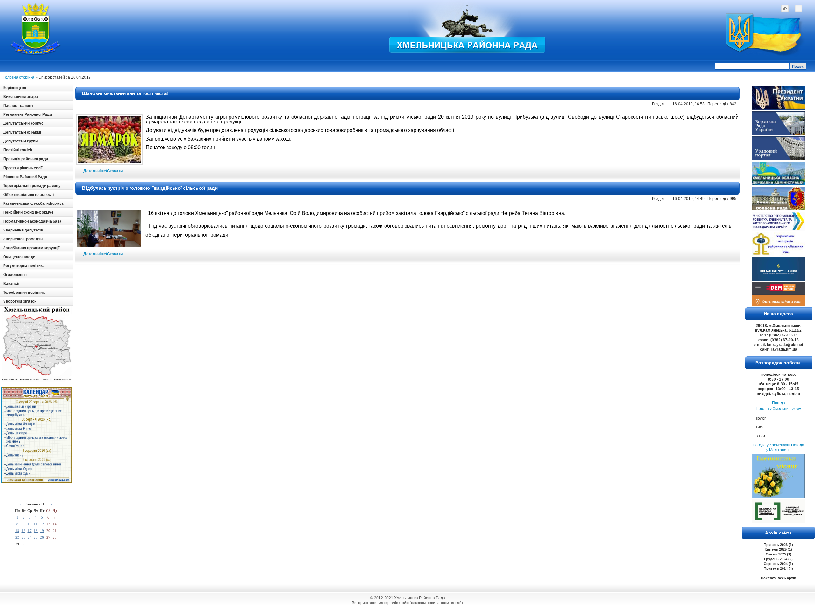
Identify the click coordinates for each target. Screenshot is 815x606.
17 (30, 531)
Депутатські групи (20, 141)
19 (42, 531)
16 (23, 531)
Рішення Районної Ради (25, 177)
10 (30, 524)
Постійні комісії (17, 150)
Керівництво (14, 88)
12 (42, 524)
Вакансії (11, 283)
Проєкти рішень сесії (22, 168)
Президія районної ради (25, 159)
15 (17, 531)
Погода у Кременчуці (771, 445)
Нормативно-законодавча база (32, 221)
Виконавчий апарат (21, 96)
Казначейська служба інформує (33, 203)
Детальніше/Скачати (103, 171)
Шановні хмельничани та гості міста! (125, 93)
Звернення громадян (23, 239)
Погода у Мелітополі (785, 447)
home (784, 8)
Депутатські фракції (22, 132)
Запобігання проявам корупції (31, 248)
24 (30, 537)
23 (23, 537)
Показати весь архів (778, 578)
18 (36, 531)
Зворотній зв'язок (19, 301)
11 (36, 524)
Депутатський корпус (23, 123)
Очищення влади (19, 257)
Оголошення (15, 274)
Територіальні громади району (31, 185)
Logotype (36, 29)
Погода (778, 403)
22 (17, 537)
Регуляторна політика (24, 266)
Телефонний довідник (24, 292)
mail (798, 8)
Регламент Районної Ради (27, 114)
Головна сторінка (18, 77)
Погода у (778, 408)
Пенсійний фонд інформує (28, 212)
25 (36, 537)
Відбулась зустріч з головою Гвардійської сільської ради (150, 188)
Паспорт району (18, 105)
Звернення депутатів (23, 230)
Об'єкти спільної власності (28, 194)
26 (42, 537)
